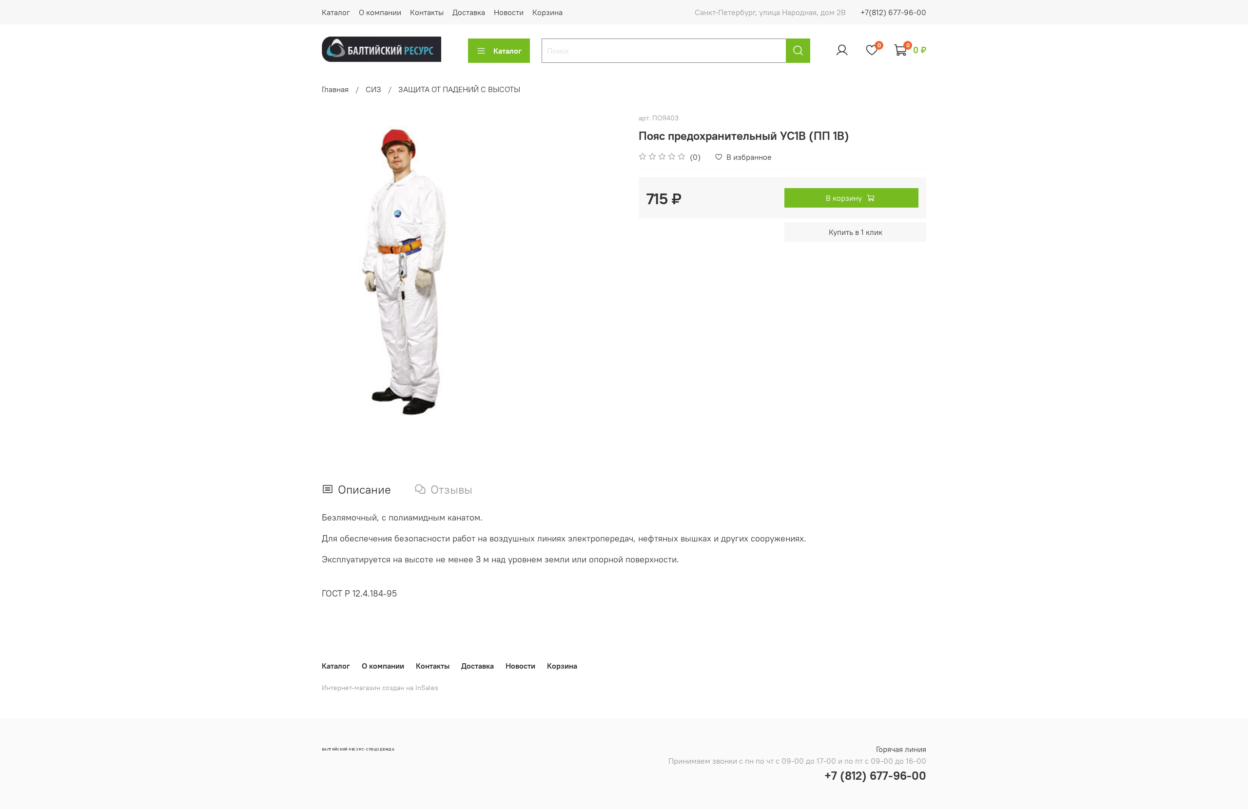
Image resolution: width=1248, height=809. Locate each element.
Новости (509, 12)
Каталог (336, 12)
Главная (335, 89)
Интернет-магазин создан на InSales (380, 687)
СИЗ (373, 89)
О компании (380, 12)
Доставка (468, 12)
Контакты (427, 12)
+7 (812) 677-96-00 (875, 775)
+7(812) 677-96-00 (893, 12)
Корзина (547, 12)
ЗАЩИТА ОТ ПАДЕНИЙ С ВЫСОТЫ (459, 89)
